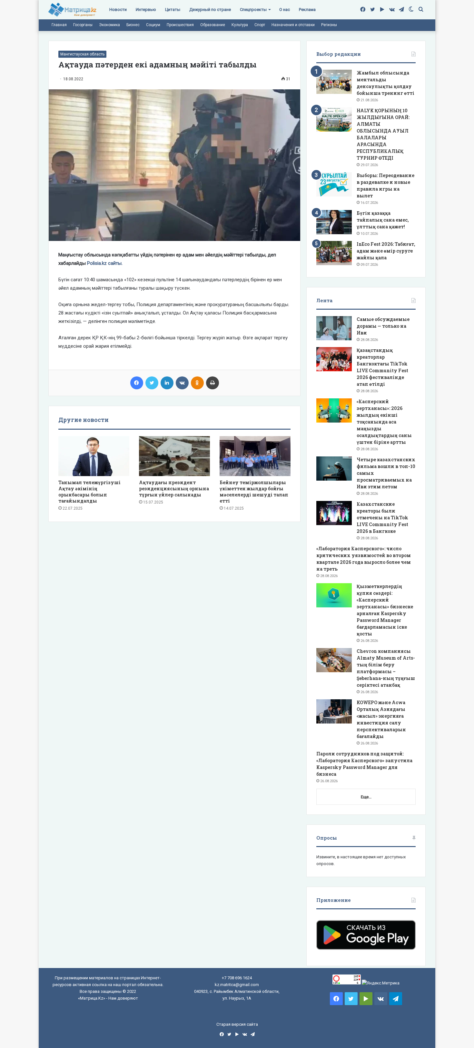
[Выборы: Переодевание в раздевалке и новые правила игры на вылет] (334, 184)
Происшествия (180, 25)
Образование (212, 25)
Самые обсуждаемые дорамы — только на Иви (383, 326)
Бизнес (133, 25)
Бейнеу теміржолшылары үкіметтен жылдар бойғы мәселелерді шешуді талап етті (254, 491)
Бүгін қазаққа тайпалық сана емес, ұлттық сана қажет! (383, 220)
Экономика (109, 25)
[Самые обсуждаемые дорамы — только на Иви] (334, 328)
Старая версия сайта (237, 1024)
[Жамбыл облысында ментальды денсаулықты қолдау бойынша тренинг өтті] (334, 82)
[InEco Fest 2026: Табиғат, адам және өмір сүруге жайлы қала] (334, 253)
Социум (153, 25)
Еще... (366, 796)
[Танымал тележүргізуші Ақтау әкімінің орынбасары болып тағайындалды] (93, 456)
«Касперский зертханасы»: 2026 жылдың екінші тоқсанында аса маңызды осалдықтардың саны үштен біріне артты (384, 421)
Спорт (259, 25)
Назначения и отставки (293, 25)
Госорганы (83, 25)
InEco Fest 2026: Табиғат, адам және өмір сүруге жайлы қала (386, 251)
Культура (240, 25)
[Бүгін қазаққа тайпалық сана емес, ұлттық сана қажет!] (334, 222)
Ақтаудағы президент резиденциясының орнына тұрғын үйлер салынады (174, 488)
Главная (59, 25)
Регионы (329, 25)
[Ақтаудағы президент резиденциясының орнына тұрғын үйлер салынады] (174, 456)
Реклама (307, 9)
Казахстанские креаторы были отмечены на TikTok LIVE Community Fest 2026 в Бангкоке (382, 517)
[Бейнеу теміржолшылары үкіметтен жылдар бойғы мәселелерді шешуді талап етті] (255, 456)
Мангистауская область (82, 54)
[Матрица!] (72, 10)
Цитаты (172, 9)
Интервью (146, 9)
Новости (118, 9)
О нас (284, 9)
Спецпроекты (253, 9)
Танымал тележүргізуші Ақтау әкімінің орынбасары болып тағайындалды (89, 491)
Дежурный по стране (210, 9)
